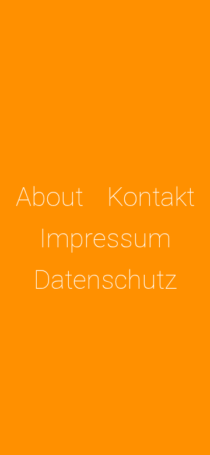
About (49, 196)
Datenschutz (105, 279)
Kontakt (151, 196)
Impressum (105, 238)
